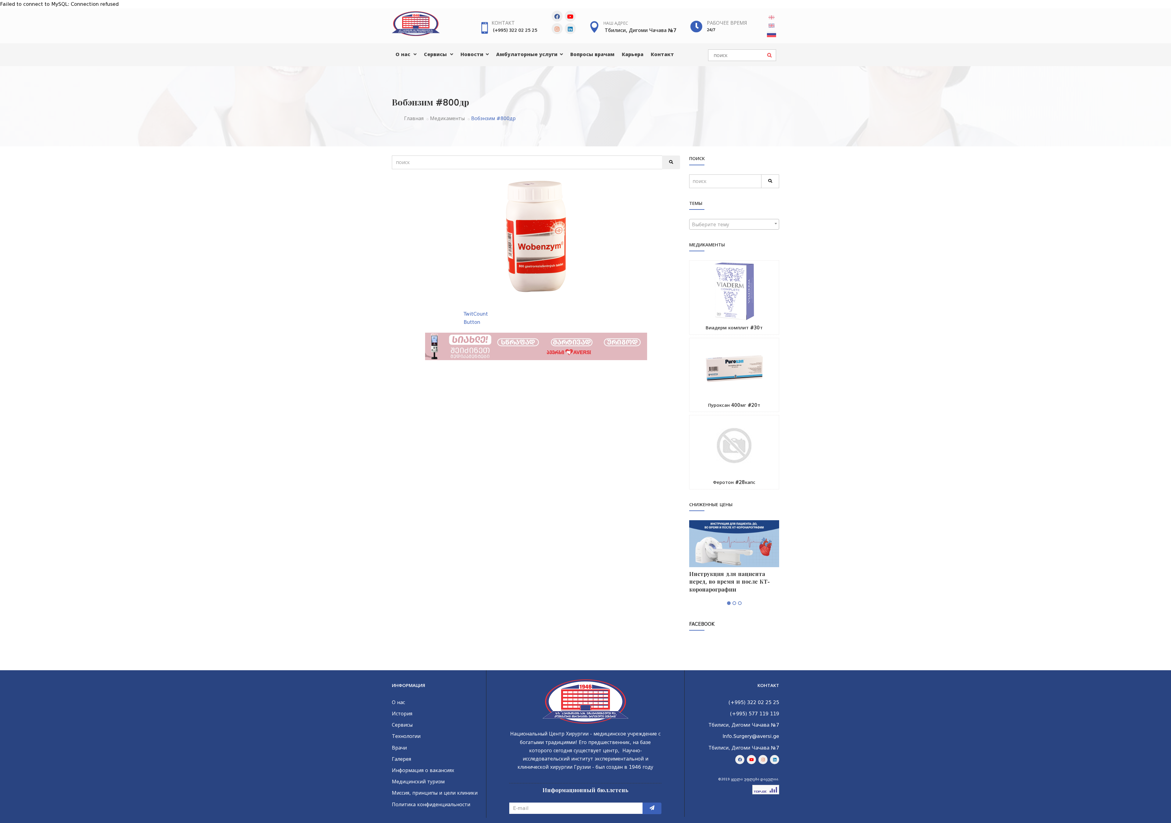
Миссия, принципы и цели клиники (435, 793)
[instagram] (557, 28)
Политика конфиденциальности (431, 804)
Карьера (632, 54)
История (402, 714)
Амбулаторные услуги (527, 54)
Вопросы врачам (592, 54)
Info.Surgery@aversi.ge (750, 736)
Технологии (406, 736)
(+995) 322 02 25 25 (515, 30)
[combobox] (734, 224)
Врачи (399, 748)
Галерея (401, 759)
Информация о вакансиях (423, 770)
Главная (414, 118)
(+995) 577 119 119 (754, 714)
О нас (404, 54)
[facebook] (557, 16)
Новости (472, 54)
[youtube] (570, 16)
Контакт (503, 23)
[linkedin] (570, 28)
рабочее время (727, 23)
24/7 (711, 29)
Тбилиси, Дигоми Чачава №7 (640, 30)
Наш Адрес (615, 23)
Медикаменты (447, 118)
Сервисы (436, 54)
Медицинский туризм (418, 782)
